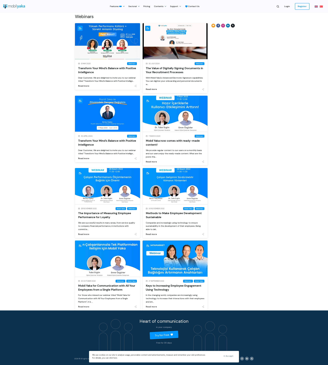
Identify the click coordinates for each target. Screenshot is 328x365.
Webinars (132, 64)
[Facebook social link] (218, 26)
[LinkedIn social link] (228, 26)
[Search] (278, 6)
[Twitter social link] (233, 26)
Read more (83, 86)
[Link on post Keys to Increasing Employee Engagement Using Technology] (175, 259)
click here (113, 358)
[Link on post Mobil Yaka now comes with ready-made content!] (175, 114)
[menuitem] (317, 6)
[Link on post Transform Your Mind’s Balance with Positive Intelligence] (107, 41)
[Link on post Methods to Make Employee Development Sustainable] (175, 186)
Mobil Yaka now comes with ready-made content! (173, 143)
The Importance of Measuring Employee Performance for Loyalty (104, 215)
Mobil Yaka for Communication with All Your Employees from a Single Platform (106, 287)
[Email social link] (213, 26)
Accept (229, 356)
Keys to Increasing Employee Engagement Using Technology (173, 287)
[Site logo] (14, 6)
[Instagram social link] (223, 26)
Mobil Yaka (121, 209)
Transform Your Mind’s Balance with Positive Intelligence (107, 70)
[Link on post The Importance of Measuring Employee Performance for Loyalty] (107, 186)
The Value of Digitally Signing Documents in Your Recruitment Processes (174, 70)
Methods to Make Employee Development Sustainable (174, 215)
